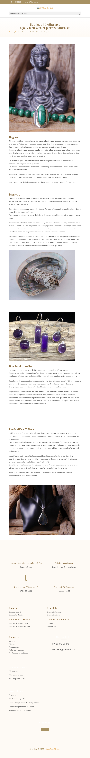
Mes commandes (16, 675)
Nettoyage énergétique (18, 653)
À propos (12, 695)
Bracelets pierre (53, 615)
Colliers (50, 623)
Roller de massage (16, 650)
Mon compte (14, 671)
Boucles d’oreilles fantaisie (19, 626)
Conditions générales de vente (21, 706)
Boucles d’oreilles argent (18, 623)
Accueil (11, 32)
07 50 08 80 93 (60, 643)
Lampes (12, 641)
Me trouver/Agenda (17, 699)
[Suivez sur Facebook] (43, 729)
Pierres (12, 644)
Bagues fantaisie (16, 615)
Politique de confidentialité (20, 710)
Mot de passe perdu (17, 679)
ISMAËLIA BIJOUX (53, 749)
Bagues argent (15, 612)
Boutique (18, 32)
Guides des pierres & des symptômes (24, 703)
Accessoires (14, 647)
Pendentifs (51, 626)
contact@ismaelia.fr (63, 649)
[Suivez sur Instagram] (47, 729)
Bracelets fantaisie (54, 612)
